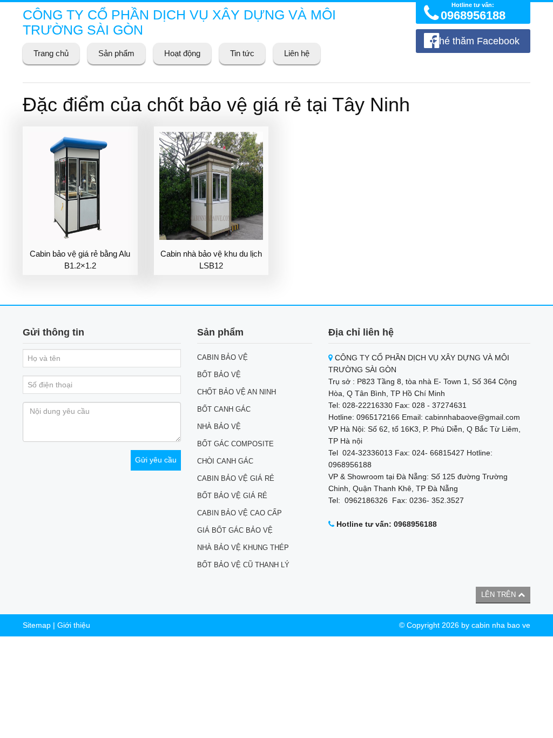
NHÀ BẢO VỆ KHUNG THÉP (243, 548)
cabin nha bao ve (500, 625)
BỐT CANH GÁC (224, 409)
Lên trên (499, 595)
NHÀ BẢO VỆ (219, 426)
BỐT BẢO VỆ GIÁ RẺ (232, 496)
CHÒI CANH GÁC (225, 461)
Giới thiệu (73, 625)
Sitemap (37, 625)
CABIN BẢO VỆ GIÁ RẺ (235, 478)
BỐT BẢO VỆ (219, 375)
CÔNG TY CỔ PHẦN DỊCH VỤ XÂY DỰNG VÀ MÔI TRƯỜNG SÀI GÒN (179, 22)
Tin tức (242, 53)
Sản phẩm (116, 53)
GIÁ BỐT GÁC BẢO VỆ (235, 530)
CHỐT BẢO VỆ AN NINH (236, 392)
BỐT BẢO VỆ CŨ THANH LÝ (243, 565)
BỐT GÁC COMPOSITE (235, 444)
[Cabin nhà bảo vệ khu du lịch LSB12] (211, 186)
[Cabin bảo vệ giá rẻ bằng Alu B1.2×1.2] (80, 186)
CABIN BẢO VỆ (222, 357)
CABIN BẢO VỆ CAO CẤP (239, 513)
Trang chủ (51, 53)
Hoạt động (182, 53)
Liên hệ (296, 53)
